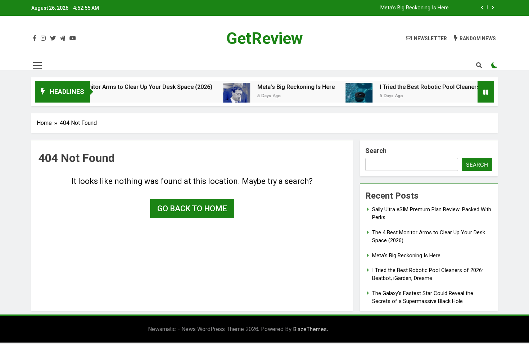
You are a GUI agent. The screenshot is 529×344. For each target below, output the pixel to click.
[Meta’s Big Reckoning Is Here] (229, 96)
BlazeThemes (310, 329)
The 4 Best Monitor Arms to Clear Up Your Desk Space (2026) (124, 86)
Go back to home (192, 208)
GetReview (264, 38)
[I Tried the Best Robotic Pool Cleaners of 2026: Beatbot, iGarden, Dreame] (352, 96)
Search (375, 150)
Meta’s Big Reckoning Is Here (414, 8)
